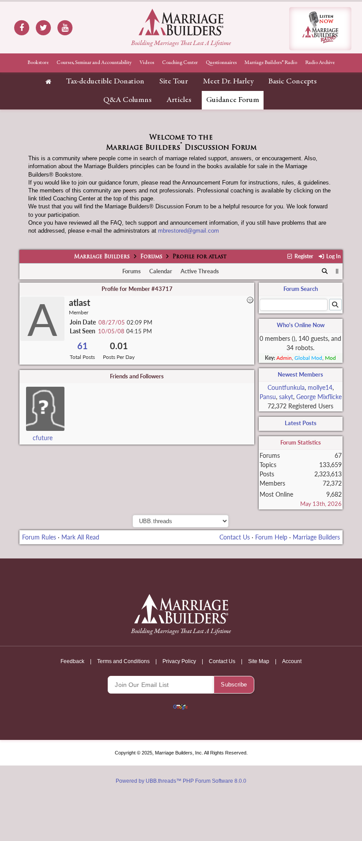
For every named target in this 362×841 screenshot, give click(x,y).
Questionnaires (221, 62)
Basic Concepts (292, 82)
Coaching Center (180, 62)
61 (82, 346)
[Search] (324, 271)
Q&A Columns (127, 100)
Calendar (160, 271)
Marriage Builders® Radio (271, 62)
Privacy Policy (179, 661)
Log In (332, 256)
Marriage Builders (102, 257)
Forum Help (271, 537)
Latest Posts (301, 422)
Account (292, 661)
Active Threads (200, 271)
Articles (178, 100)
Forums (151, 257)
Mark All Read (80, 537)
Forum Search (300, 288)
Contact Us (234, 537)
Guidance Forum (232, 100)
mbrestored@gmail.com (188, 230)
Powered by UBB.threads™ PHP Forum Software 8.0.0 (181, 781)
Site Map (258, 661)
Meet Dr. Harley (228, 82)
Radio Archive (320, 62)
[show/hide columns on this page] (337, 271)
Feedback (72, 661)
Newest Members (300, 374)
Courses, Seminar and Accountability (94, 62)
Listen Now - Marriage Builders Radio (320, 28)
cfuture (43, 437)
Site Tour (173, 82)
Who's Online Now (300, 324)
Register (303, 256)
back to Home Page (181, 22)
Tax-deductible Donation (105, 82)
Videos (147, 62)
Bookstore (38, 62)
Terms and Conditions (123, 661)
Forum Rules (39, 537)
